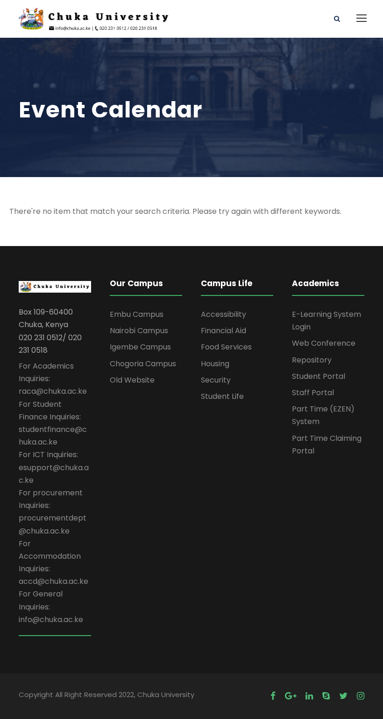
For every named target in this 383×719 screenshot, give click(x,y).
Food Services (226, 347)
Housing (215, 363)
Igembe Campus (140, 347)
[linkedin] (309, 696)
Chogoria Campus (143, 363)
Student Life (222, 396)
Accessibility (223, 314)
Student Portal (318, 376)
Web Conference (323, 343)
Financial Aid (223, 330)
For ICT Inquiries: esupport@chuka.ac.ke (54, 467)
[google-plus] (290, 696)
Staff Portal (313, 392)
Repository (312, 360)
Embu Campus (136, 314)
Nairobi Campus (139, 330)
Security (216, 380)
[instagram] (360, 696)
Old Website (132, 380)
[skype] (326, 696)
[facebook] (273, 696)
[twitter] (343, 696)
